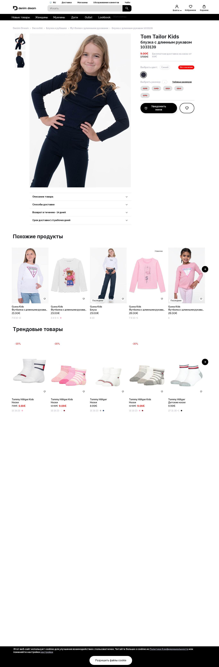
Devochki (37, 28)
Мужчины (59, 17)
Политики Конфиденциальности (169, 649)
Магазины (82, 2)
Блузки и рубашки (56, 28)
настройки (46, 652)
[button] (80, 197)
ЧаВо (127, 2)
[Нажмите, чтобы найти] (126, 8)
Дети (74, 17)
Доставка (67, 2)
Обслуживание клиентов (106, 2)
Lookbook (104, 17)
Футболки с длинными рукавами (89, 28)
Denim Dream (21, 28)
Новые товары (21, 17)
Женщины (41, 17)
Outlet (88, 17)
